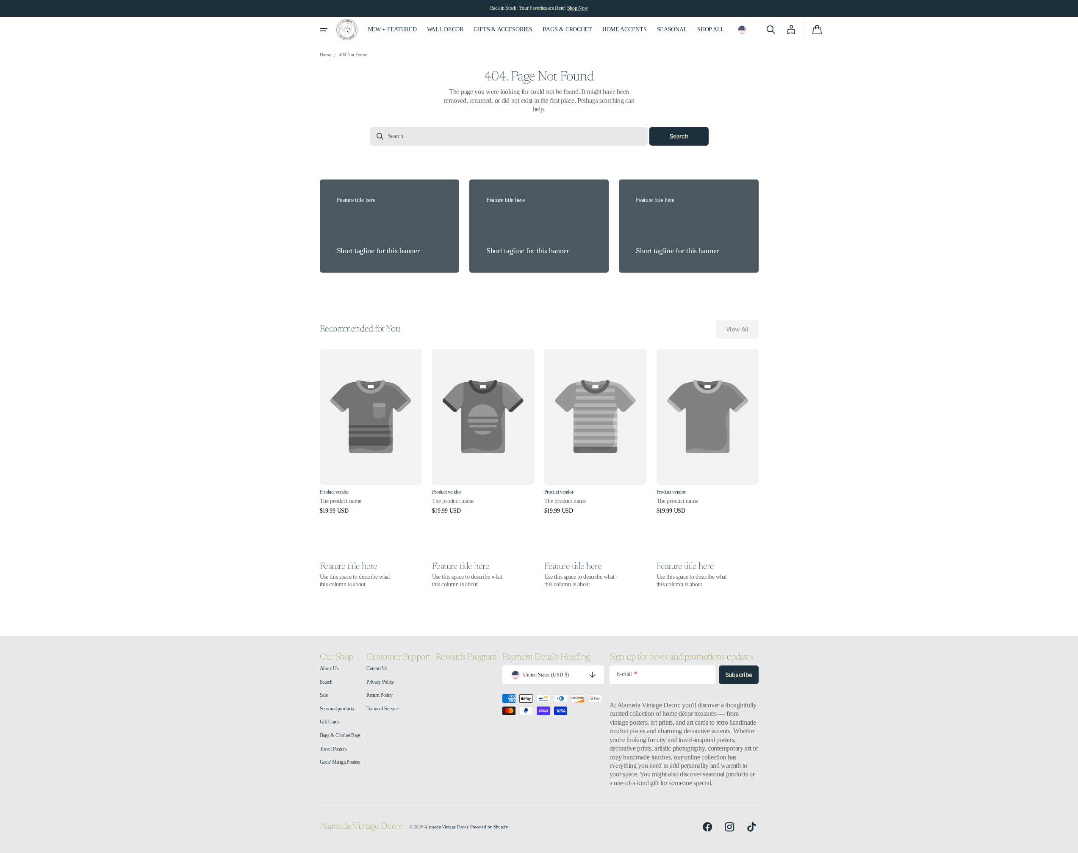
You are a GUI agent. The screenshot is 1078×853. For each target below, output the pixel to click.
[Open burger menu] (323, 29)
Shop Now (577, 8)
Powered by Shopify (489, 827)
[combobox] (509, 136)
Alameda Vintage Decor (446, 827)
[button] (742, 29)
